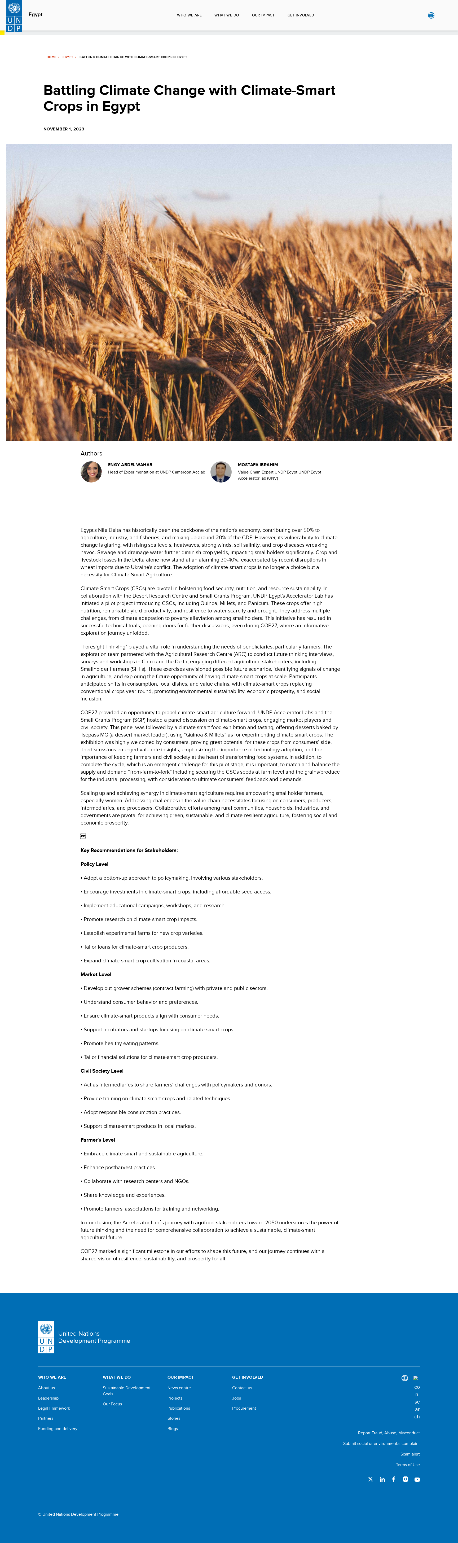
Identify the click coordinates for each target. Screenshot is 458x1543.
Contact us (242, 1388)
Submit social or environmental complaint (381, 1443)
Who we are (189, 15)
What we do (226, 15)
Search (442, 15)
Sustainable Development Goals (127, 1391)
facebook (394, 1479)
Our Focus (112, 1404)
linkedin (382, 1479)
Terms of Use (408, 1465)
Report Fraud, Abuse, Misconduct (389, 1433)
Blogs (173, 1429)
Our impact (263, 15)
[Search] (416, 1398)
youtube (417, 1479)
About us (46, 1388)
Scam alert (410, 1454)
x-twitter (370, 1479)
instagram (405, 1479)
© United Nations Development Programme (78, 1514)
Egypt (35, 14)
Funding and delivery (57, 1429)
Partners (45, 1418)
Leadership (48, 1398)
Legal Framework (54, 1408)
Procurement (244, 1408)
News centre (179, 1388)
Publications (179, 1408)
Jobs (236, 1398)
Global (431, 15)
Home (51, 57)
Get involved (301, 15)
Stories (174, 1418)
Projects (175, 1398)
